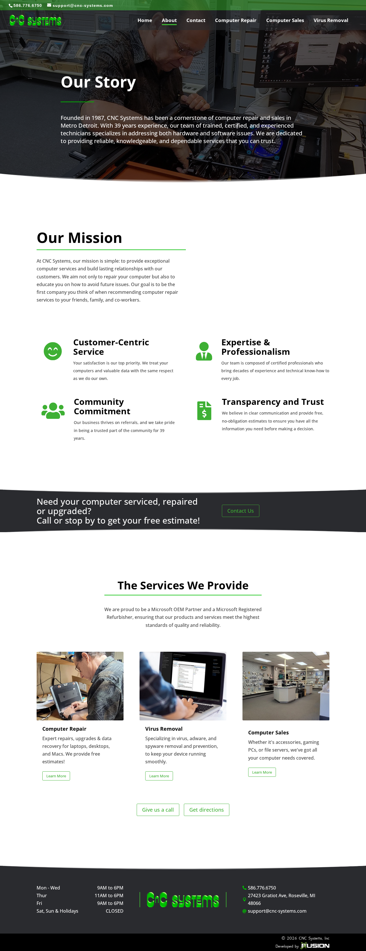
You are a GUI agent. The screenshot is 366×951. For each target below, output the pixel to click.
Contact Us (240, 510)
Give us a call (158, 809)
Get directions (206, 809)
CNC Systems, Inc (314, 938)
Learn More (56, 775)
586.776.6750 (27, 5)
